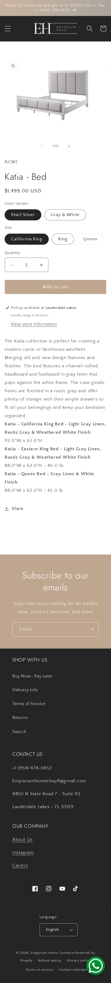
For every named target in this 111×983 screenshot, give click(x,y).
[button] (7, 28)
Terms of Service (29, 703)
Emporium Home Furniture (52, 953)
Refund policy (49, 960)
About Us (22, 839)
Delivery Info (25, 690)
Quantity (12, 253)
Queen (93, 240)
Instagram (23, 852)
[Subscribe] (91, 629)
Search (19, 731)
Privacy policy (79, 960)
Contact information (75, 970)
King (63, 239)
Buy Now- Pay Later (32, 676)
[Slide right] (69, 146)
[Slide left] (42, 146)
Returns (20, 717)
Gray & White (65, 214)
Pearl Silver (23, 214)
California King (26, 239)
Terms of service (39, 970)
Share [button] (17, 508)
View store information (34, 324)
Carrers (20, 865)
